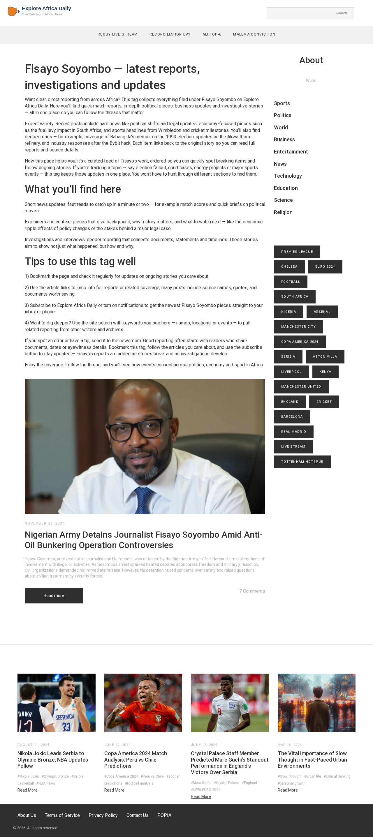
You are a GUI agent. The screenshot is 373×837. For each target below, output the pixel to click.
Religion (283, 212)
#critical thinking (337, 776)
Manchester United (301, 387)
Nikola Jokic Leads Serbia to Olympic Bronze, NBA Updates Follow (52, 759)
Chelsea (289, 267)
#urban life (312, 776)
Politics (282, 115)
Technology (288, 176)
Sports (282, 103)
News (280, 164)
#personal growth (292, 783)
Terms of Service (62, 815)
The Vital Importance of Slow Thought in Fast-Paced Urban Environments (312, 759)
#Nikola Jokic (28, 776)
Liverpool (291, 372)
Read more (54, 595)
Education (286, 188)
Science (283, 200)
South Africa (294, 297)
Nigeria (288, 312)
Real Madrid (293, 432)
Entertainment (291, 152)
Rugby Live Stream (118, 34)
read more (27, 790)
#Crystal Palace (226, 783)
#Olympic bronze (55, 776)
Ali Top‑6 (212, 34)
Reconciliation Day (170, 34)
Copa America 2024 (300, 342)
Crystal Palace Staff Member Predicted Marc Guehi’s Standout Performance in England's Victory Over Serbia (230, 762)
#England (249, 783)
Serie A (288, 357)
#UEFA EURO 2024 (205, 790)
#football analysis (139, 783)
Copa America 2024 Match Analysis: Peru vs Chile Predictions (135, 759)
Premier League (297, 252)
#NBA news (45, 783)
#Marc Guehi (201, 783)
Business (284, 139)
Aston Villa (325, 357)
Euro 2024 (325, 267)
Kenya (325, 372)
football (290, 282)
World (281, 127)
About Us (26, 815)
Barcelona (292, 416)
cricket (324, 402)
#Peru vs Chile (152, 776)
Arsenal (322, 312)
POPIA (164, 815)
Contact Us (137, 815)
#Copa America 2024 (121, 776)
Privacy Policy (103, 815)
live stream (293, 446)
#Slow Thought (290, 776)
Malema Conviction (254, 34)
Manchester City (298, 327)
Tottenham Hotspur (302, 462)
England (290, 402)
